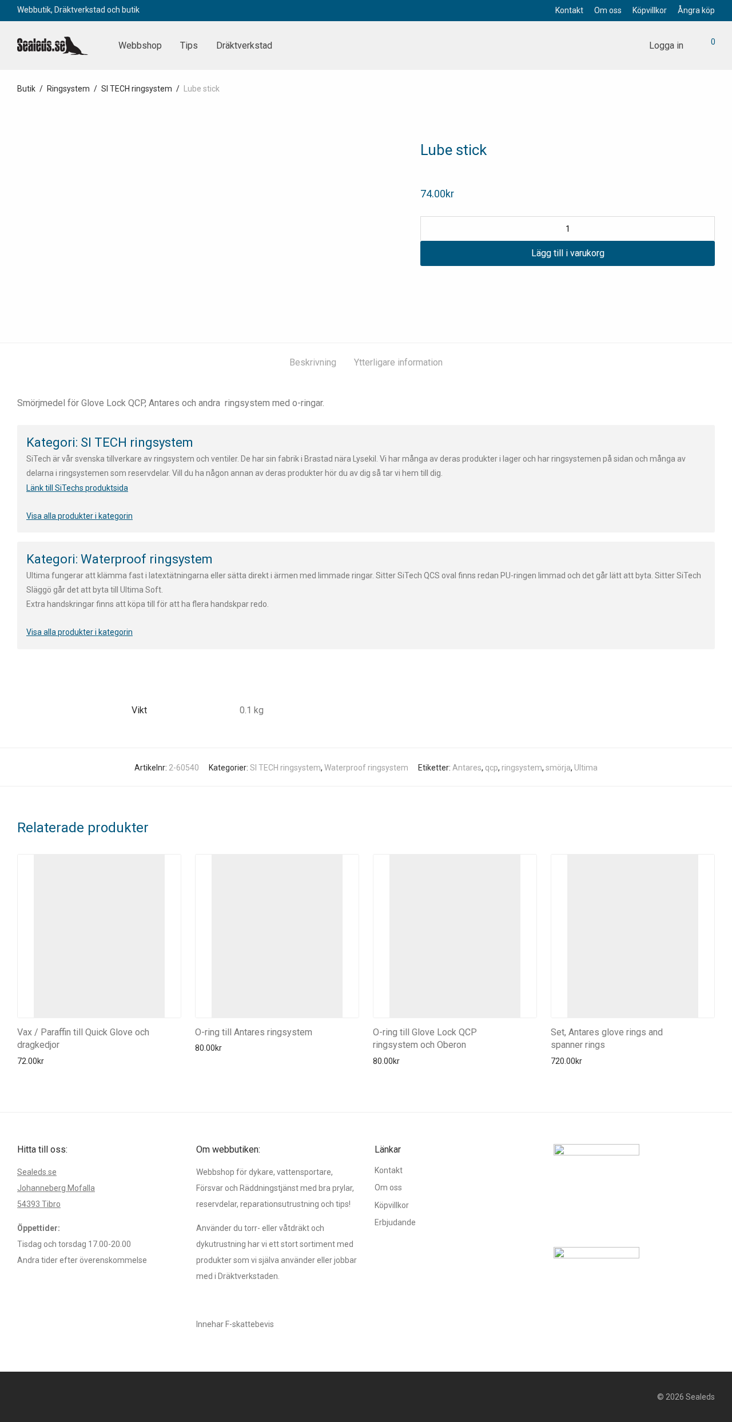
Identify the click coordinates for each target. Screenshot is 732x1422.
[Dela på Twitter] (441, 286)
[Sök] (627, 45)
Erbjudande (395, 1222)
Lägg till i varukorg (567, 253)
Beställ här (33, 1061)
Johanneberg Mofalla (56, 1188)
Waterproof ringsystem (366, 767)
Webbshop (140, 45)
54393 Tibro (39, 1204)
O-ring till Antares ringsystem (253, 1032)
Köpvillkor (649, 10)
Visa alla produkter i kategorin (79, 516)
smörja (558, 767)
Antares (467, 767)
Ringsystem (68, 88)
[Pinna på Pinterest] (457, 286)
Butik (26, 88)
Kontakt (569, 10)
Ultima (586, 767)
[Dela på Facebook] (424, 286)
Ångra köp (696, 10)
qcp (491, 767)
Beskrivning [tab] (312, 362)
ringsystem (522, 767)
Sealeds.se (37, 1172)
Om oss (608, 10)
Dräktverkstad (244, 45)
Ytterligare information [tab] (398, 362)
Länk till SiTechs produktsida (77, 487)
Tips (189, 45)
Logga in (666, 45)
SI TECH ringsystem (136, 88)
